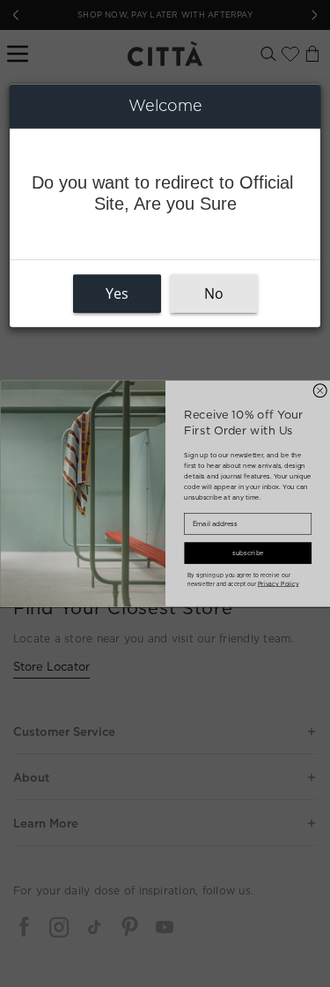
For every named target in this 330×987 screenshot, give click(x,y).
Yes (117, 293)
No (214, 293)
